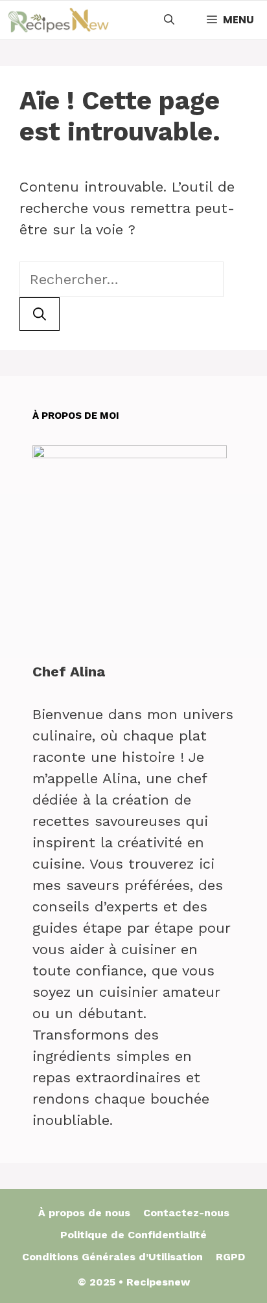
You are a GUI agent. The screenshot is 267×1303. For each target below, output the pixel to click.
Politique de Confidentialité (133, 1235)
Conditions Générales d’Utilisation (112, 1257)
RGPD (230, 1257)
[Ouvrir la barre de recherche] (169, 20)
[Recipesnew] (58, 20)
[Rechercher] (39, 314)
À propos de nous (84, 1213)
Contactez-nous (186, 1213)
